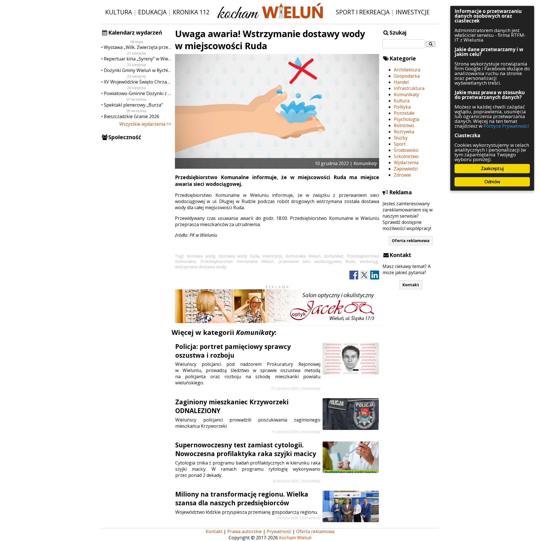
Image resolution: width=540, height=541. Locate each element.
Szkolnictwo (406, 156)
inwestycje (272, 256)
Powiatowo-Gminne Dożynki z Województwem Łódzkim (138, 93)
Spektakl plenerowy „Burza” (133, 105)
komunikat (333, 256)
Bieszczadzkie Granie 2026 (131, 116)
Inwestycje (413, 12)
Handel (401, 82)
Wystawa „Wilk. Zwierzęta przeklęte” (138, 47)
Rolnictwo (404, 125)
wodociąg (369, 261)
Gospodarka (407, 76)
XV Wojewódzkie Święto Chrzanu (138, 82)
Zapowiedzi (406, 169)
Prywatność (279, 531)
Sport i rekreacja (363, 12)
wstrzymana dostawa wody (200, 266)
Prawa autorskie (244, 531)
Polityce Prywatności (506, 126)
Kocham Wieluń (295, 538)
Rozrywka (404, 132)
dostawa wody (200, 256)
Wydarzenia (406, 162)
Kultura (118, 12)
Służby (401, 138)
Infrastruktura (409, 88)
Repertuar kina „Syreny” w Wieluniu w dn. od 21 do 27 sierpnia (138, 59)
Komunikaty (406, 94)
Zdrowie (402, 175)
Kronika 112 (191, 12)
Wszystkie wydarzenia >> (145, 124)
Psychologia (406, 119)
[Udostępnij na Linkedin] (374, 275)
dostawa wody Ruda (239, 256)
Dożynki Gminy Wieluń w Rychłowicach (138, 70)
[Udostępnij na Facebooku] (353, 275)
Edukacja (152, 12)
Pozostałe (404, 113)
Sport (400, 144)
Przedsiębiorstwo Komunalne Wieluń (237, 261)
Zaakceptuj (492, 168)
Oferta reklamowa (410, 240)
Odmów (492, 182)
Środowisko (406, 150)
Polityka (402, 107)
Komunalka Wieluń (303, 256)
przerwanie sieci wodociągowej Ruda (317, 261)
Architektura (407, 70)
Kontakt (410, 284)
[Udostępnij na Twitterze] (364, 275)
